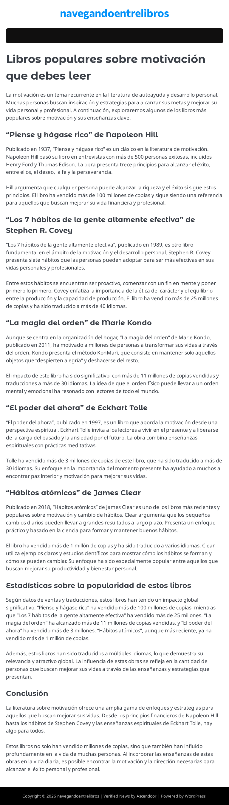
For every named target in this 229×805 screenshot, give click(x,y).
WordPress (195, 796)
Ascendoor (147, 796)
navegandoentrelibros (114, 12)
